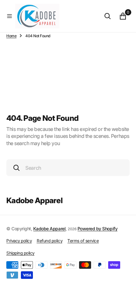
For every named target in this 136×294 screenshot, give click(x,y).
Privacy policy (19, 240)
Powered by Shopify (97, 228)
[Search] (107, 16)
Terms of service (83, 240)
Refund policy (49, 240)
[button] (9, 16)
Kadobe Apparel (49, 228)
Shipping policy (20, 253)
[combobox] (68, 167)
